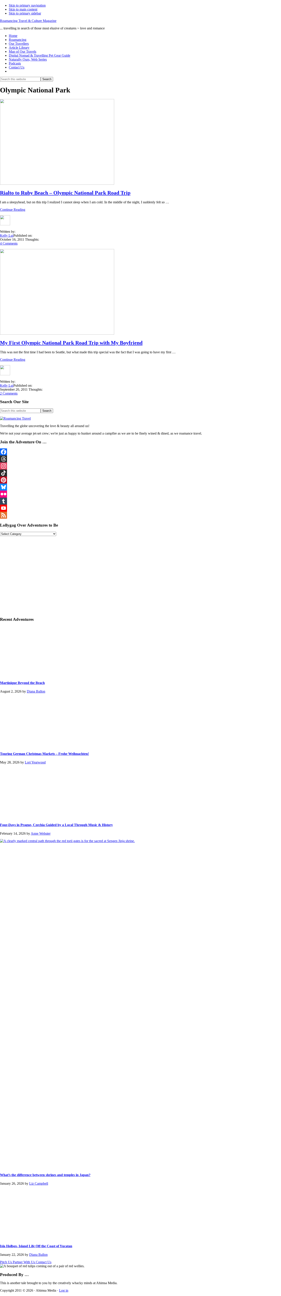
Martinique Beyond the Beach (22, 683)
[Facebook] (140, 451)
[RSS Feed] (140, 515)
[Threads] (140, 458)
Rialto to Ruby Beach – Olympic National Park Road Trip (65, 193)
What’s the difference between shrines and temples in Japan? (45, 1175)
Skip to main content (23, 9)
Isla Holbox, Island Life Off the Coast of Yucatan (36, 1246)
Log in (63, 1290)
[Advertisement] (131, 578)
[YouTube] (140, 508)
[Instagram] (140, 465)
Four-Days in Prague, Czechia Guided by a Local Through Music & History (56, 825)
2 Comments (9, 393)
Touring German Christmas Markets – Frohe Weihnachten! (44, 754)
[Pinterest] (140, 480)
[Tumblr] (140, 501)
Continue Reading (12, 209)
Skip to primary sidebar (25, 13)
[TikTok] (140, 473)
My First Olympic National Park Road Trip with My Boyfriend (71, 343)
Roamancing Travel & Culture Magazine (28, 21)
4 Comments (9, 243)
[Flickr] (140, 494)
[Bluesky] (140, 487)
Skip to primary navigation (27, 5)
